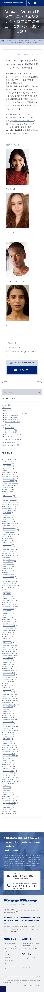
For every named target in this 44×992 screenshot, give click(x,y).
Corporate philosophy (11, 946)
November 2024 (9, 504)
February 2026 (9, 472)
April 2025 (7, 494)
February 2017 (8, 694)
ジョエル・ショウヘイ (15, 281)
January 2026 (8, 474)
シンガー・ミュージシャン (14, 434)
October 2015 (8, 728)
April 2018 (7, 666)
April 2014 (7, 766)
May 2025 (7, 491)
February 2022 (9, 575)
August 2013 (8, 783)
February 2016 (8, 720)
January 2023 (8, 551)
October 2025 (8, 481)
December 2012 (9, 798)
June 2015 (7, 737)
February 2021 (8, 600)
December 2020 (9, 604)
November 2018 (9, 651)
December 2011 (9, 811)
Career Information (10, 966)
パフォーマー (9, 436)
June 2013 (7, 788)
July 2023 (7, 538)
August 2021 (8, 587)
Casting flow (26, 967)
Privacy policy (9, 960)
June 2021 (7, 592)
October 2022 (8, 557)
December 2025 (9, 476)
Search (38, 392)
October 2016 (8, 702)
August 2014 (8, 758)
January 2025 (8, 500)
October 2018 (8, 653)
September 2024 (9, 508)
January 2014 (8, 773)
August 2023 (8, 536)
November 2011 (9, 813)
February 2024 (9, 523)
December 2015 (9, 724)
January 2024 (8, 526)
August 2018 (8, 658)
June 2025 (7, 489)
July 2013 (7, 786)
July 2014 (7, 760)
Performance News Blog (30, 948)
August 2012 (8, 805)
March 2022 (8, 572)
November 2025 (9, 479)
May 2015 (6, 739)
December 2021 (9, 579)
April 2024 (7, 519)
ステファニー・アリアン (23, 121)
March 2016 (7, 717)
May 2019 (7, 638)
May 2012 (7, 807)
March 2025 (7, 496)
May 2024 (7, 517)
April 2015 (7, 741)
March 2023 (8, 547)
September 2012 (9, 803)
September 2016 (9, 705)
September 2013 (9, 781)
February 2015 (8, 745)
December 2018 (9, 649)
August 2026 (8, 459)
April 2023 (7, 545)
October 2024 (8, 506)
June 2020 (7, 613)
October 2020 (8, 609)
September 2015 (9, 730)
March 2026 (8, 470)
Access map (8, 957)
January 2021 (8, 602)
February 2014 (8, 771)
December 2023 (9, 528)
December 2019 (9, 624)
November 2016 (9, 700)
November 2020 (9, 607)
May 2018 (7, 664)
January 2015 (8, 747)
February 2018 (8, 670)
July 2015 (6, 734)
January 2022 (8, 577)
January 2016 (8, 722)
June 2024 (7, 515)
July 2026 (7, 462)
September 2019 (9, 630)
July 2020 (7, 611)
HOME (3, 41)
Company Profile (10, 943)
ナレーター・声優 (11, 430)
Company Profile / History (12, 949)
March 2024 (8, 521)
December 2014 (9, 749)
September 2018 (9, 656)
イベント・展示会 (11, 417)
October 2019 (8, 628)
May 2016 (7, 713)
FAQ (6, 951)
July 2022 (7, 564)
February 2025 (9, 498)
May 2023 (7, 543)
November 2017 (9, 677)
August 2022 (8, 562)
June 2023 (7, 540)
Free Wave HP (14, 347)
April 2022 (7, 570)
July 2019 (7, 634)
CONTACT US (24, 370)
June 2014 (7, 762)
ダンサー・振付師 (11, 432)
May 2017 (7, 688)
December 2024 (9, 502)
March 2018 (7, 668)
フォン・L (14, 124)
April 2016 (7, 715)
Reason (7, 954)
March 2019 (7, 643)
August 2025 (8, 485)
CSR (6, 963)
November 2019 (9, 626)
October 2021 (8, 583)
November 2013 (9, 777)
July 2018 (7, 660)
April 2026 (7, 468)
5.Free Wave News (8, 442)
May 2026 (7, 466)
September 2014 (9, 756)
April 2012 (7, 809)
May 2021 (7, 594)
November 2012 (9, 801)
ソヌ (11, 127)
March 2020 (8, 617)
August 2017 (8, 681)
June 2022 (7, 566)
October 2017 (8, 679)
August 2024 (8, 511)
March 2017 (7, 692)
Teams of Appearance (29, 970)
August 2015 (8, 732)
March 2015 (7, 743)
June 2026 (7, 464)
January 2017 (8, 696)
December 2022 (9, 553)
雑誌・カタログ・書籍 (12, 422)
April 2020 (7, 615)
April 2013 (7, 792)
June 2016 (7, 711)
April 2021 (7, 596)
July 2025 (7, 487)
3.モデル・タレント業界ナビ (11, 440)
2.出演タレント (12, 41)
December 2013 (9, 775)
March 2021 (7, 598)
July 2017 (7, 683)
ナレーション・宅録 (11, 419)
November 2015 (9, 726)
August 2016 (8, 707)
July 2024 (7, 513)
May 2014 (7, 764)
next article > (39, 382)
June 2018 (7, 662)
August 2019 (8, 632)
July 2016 (7, 709)
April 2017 (7, 690)
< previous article (5, 382)
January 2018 (8, 673)
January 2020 (8, 621)
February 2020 (9, 619)
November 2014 (9, 751)
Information (6, 408)
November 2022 (9, 555)
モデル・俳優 (23, 41)
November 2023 (9, 530)
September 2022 (9, 560)
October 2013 (8, 779)
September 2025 (9, 483)
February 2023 (9, 549)
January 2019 (8, 647)
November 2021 (9, 581)
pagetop (3, 989)
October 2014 (8, 754)
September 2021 (9, 585)
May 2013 (7, 790)
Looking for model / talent (30, 958)
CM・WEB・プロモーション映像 (16, 413)
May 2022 (7, 568)
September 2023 (9, 534)
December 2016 (9, 698)
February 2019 (8, 645)
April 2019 (7, 641)
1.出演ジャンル (7, 410)
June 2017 (7, 685)
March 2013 (7, 794)
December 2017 (9, 675)
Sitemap (7, 969)
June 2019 (7, 636)
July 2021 (7, 589)
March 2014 (7, 769)
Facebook (12, 343)
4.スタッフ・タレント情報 (11, 445)
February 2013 (8, 796)
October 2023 (8, 532)
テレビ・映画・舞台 (11, 415)
